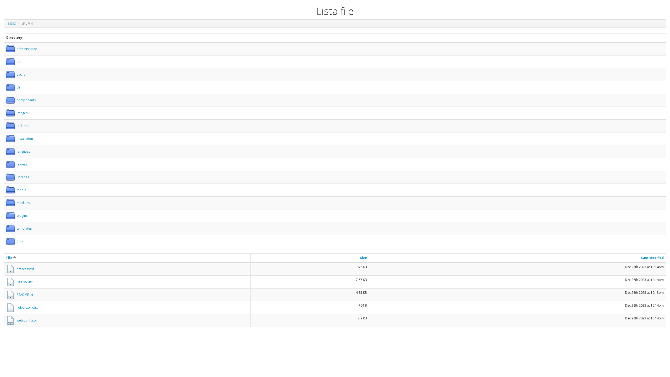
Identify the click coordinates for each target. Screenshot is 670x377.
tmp (20, 241)
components (26, 100)
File (9, 258)
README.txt (25, 294)
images (22, 113)
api (19, 61)
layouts (22, 164)
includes (23, 126)
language (23, 151)
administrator (27, 49)
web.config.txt (27, 320)
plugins (22, 215)
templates (24, 228)
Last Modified (652, 258)
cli (18, 87)
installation (25, 138)
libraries (23, 177)
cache (21, 74)
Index (12, 23)
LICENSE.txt (25, 282)
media (21, 190)
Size (363, 258)
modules (23, 203)
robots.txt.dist (27, 307)
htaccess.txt (25, 269)
